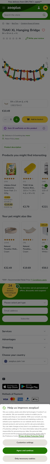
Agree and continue (25, 450)
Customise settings (25, 442)
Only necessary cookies (25, 458)
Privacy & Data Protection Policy (31, 436)
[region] (25, 434)
